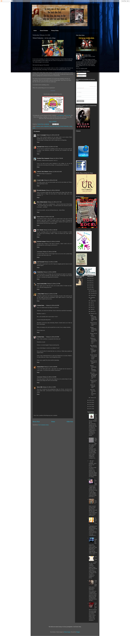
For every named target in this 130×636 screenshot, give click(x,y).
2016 (90, 289)
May (91, 307)
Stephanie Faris (40, 146)
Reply (38, 142)
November (92, 293)
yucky (34, 128)
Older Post (70, 421)
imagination (46, 126)
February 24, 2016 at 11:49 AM (53, 241)
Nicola (38, 216)
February (92, 313)
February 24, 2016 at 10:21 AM (47, 216)
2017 (90, 287)
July (91, 302)
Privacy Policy (55, 30)
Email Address (80, 88)
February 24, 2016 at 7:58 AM (56, 158)
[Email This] (53, 124)
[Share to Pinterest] (58, 124)
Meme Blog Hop (56, 126)
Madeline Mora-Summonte (43, 158)
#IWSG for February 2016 (92, 386)
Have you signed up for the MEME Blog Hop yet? (93, 375)
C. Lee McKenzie (60, 115)
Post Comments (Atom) (43, 424)
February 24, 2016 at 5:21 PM (50, 293)
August (92, 300)
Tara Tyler (68, 115)
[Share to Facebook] (56, 124)
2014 (90, 402)
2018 (90, 285)
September (92, 297)
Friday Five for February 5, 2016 (93, 381)
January (92, 397)
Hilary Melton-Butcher (42, 202)
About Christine (44, 30)
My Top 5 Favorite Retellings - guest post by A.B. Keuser (92, 463)
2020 (90, 280)
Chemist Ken (40, 272)
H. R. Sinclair (40, 229)
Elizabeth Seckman (41, 241)
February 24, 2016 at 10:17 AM (54, 202)
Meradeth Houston (41, 190)
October (92, 295)
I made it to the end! (96, 540)
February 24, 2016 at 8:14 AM (55, 171)
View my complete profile (81, 68)
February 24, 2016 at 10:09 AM (53, 190)
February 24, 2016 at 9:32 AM (50, 180)
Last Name (79, 96)
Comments (80, 75)
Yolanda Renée (40, 366)
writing (70, 126)
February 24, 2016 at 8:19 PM (52, 336)
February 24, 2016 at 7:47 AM (51, 146)
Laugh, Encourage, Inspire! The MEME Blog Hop (93, 318)
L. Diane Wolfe (40, 293)
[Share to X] (55, 124)
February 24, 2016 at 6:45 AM (52, 135)
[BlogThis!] (54, 124)
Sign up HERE (52, 121)
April (91, 309)
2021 (90, 278)
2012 (90, 406)
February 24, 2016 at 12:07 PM (49, 251)
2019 (90, 282)
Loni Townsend (40, 261)
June (91, 305)
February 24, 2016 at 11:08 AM (50, 229)
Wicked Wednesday (64, 126)
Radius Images (67, 632)
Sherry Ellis (39, 387)
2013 (90, 404)
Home (35, 30)
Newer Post (36, 421)
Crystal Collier (40, 180)
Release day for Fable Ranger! (93, 335)
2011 (90, 408)
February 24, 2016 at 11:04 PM (49, 377)
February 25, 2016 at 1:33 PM (49, 387)
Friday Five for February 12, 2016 (93, 362)
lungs (50, 126)
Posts (79, 73)
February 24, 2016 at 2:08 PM (49, 272)
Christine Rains (40, 124)
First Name (79, 92)
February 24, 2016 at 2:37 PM (53, 283)
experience (38, 126)
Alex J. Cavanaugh (41, 135)
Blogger (78, 632)
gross (42, 126)
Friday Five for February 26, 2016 (93, 324)
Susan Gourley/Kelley (42, 283)
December (92, 291)
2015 (90, 400)
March (92, 311)
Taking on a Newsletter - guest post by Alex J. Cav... (93, 341)
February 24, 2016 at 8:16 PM (52, 305)
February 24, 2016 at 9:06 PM (50, 366)
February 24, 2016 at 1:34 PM (50, 261)
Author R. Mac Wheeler (42, 171)
